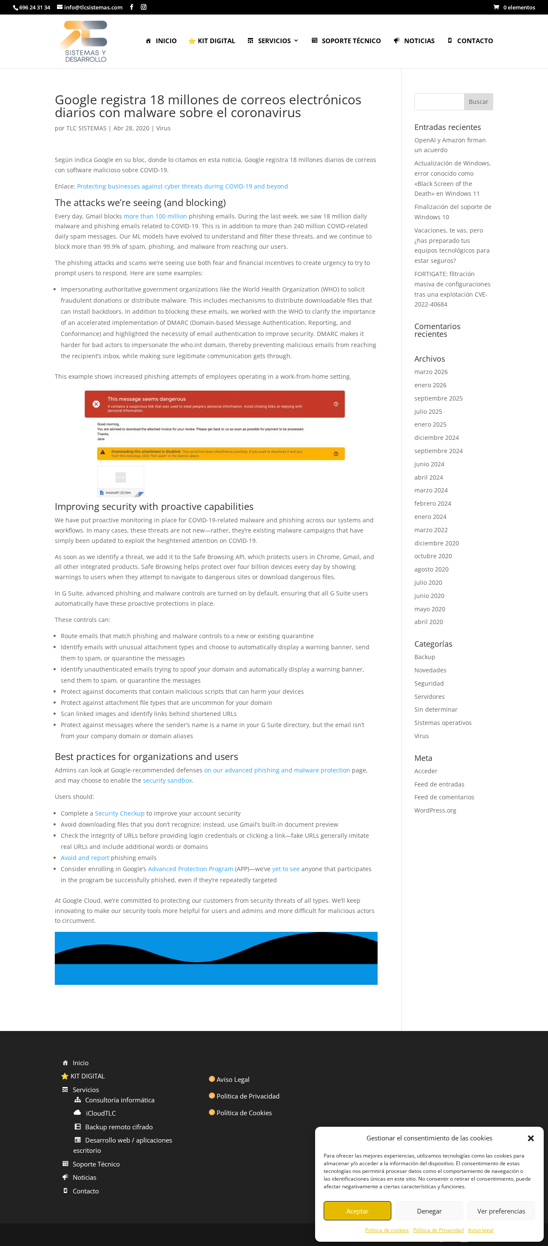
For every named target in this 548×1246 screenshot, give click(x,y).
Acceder (426, 771)
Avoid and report (85, 858)
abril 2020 (428, 622)
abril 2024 (428, 477)
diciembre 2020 (436, 543)
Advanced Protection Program (190, 869)
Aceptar (357, 1211)
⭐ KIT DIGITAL (211, 41)
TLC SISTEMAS (86, 128)
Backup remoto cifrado (119, 1126)
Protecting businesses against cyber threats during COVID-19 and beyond (182, 186)
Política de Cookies (244, 1112)
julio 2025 (428, 411)
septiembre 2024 (438, 451)
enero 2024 (430, 517)
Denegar (429, 1211)
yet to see (286, 869)
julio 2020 (428, 582)
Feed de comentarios (444, 797)
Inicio (166, 41)
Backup (424, 657)
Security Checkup (120, 813)
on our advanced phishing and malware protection (277, 770)
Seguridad (429, 683)
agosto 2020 (431, 569)
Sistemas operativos (443, 723)
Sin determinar (436, 709)
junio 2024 (429, 464)
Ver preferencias (501, 1211)
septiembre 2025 (438, 398)
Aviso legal (481, 1230)
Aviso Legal (233, 1079)
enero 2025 (430, 424)
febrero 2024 (432, 503)
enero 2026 (430, 385)
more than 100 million (155, 216)
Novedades (430, 670)
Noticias (419, 41)
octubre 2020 (433, 556)
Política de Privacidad (438, 1230)
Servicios (274, 41)
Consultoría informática (120, 1100)
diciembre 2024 (436, 437)
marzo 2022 (431, 530)
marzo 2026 (431, 372)
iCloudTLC (101, 1113)
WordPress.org (435, 810)
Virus (163, 128)
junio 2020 (429, 596)
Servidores (429, 696)
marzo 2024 (431, 490)
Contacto (475, 41)
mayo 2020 (429, 609)
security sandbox (167, 780)
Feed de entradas (439, 784)
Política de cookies (387, 1230)
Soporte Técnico (351, 41)
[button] (531, 1138)
